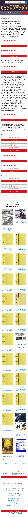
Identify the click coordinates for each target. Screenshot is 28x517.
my (6, 13)
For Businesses (14, 500)
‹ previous (15, 196)
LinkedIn (21, 513)
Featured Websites (14, 505)
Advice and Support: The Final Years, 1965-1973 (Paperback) (7, 458)
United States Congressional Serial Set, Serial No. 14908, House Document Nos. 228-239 (21, 369)
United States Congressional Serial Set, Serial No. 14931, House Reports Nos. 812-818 (7, 309)
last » (14, 198)
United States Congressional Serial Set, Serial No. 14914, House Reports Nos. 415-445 (7, 269)
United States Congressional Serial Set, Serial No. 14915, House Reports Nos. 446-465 (7, 249)
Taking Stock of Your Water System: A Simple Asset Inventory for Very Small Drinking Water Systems (21, 346)
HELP (14, 13)
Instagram (14, 513)
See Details (14, 477)
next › (23, 196)
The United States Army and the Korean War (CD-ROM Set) (21, 222)
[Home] (14, 9)
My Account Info (14, 498)
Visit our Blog (14, 511)
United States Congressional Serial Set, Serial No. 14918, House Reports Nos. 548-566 (7, 289)
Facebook (9, 513)
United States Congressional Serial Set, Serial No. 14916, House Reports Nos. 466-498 (7, 429)
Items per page (11, 206)
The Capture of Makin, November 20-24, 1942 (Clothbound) (20, 434)
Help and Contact (14, 495)
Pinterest (19, 513)
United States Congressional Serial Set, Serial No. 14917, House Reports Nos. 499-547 (21, 289)
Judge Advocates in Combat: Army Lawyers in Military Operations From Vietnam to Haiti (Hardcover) (7, 229)
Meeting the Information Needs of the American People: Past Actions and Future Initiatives (21, 456)
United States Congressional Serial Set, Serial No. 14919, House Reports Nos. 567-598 (21, 269)
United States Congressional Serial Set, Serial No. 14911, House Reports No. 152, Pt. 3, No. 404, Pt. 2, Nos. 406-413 (7, 369)
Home (2, 16)
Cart (24, 13)
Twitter (12, 513)
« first (7, 196)
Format (5, 202)
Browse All (7, 16)
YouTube (16, 513)
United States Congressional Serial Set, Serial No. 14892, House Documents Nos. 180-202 (21, 329)
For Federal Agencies (14, 503)
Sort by (9, 204)
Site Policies (14, 493)
